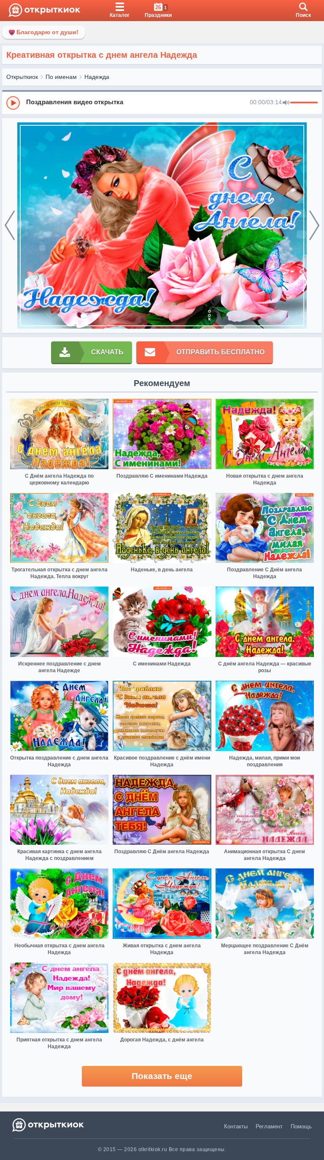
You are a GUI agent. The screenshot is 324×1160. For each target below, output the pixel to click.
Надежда (96, 76)
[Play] (13, 103)
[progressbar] (304, 103)
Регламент (269, 1126)
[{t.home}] (48, 1124)
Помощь (301, 1126)
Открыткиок (22, 76)
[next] (314, 225)
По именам (61, 76)
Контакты (236, 1126)
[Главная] (44, 10)
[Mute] (286, 103)
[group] (162, 102)
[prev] (9, 225)
